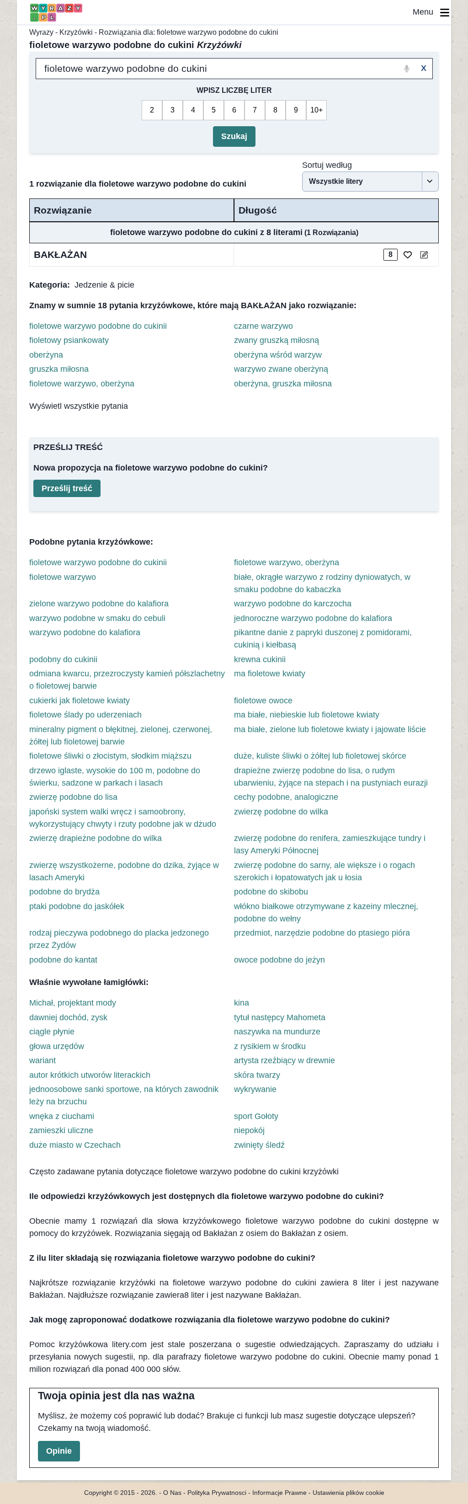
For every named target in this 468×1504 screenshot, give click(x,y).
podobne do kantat (63, 959)
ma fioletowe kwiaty (269, 673)
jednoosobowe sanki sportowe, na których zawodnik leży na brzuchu (123, 1095)
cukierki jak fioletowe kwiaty (79, 700)
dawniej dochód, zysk (68, 1017)
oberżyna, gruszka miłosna (283, 383)
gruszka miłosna (59, 369)
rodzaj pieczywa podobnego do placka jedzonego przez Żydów (119, 939)
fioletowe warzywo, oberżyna (81, 383)
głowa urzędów (56, 1046)
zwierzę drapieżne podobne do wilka (95, 838)
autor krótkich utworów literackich (89, 1075)
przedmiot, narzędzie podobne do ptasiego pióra (322, 932)
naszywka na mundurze (277, 1031)
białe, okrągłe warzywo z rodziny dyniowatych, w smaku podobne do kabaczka (322, 583)
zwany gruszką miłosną (276, 340)
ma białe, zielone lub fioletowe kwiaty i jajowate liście (330, 729)
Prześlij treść (67, 488)
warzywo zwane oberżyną (281, 369)
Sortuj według (327, 165)
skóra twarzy (257, 1075)
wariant (42, 1060)
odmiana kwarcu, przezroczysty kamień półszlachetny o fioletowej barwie (127, 679)
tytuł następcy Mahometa (279, 1017)
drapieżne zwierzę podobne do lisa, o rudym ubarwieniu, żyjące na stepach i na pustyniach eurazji (331, 776)
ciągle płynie (51, 1031)
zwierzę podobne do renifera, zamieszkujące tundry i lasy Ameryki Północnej (329, 844)
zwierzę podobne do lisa (73, 797)
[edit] (424, 254)
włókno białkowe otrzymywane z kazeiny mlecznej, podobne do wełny (326, 912)
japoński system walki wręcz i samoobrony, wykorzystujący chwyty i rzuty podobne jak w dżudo (122, 818)
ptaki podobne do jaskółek (76, 906)
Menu (426, 11)
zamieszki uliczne (61, 1130)
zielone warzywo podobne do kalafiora (99, 603)
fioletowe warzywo (62, 577)
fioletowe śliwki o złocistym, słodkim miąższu (110, 755)
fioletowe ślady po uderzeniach (85, 714)
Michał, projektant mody (72, 1002)
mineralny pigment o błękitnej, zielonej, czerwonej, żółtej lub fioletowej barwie (120, 735)
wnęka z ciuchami (61, 1116)
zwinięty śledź (259, 1145)
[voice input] (407, 68)
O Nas (172, 1492)
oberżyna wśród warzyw (278, 354)
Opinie (59, 1451)
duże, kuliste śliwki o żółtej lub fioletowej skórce (320, 755)
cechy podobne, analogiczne (286, 797)
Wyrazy (41, 32)
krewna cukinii (260, 659)
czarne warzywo (263, 326)
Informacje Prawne (279, 1492)
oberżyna (46, 354)
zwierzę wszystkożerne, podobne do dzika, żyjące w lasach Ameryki (124, 871)
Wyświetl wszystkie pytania (78, 406)
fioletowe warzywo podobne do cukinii (98, 326)
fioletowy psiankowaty (69, 340)
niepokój (249, 1130)
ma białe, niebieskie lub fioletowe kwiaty (306, 714)
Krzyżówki (76, 32)
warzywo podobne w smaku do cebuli (97, 618)
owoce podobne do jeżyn (279, 959)
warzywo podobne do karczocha (292, 603)
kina (241, 1002)
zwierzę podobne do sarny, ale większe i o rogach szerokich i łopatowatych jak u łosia (324, 871)
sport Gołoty (256, 1116)
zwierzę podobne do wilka (281, 811)
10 (314, 110)
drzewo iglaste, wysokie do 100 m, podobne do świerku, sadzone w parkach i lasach (114, 776)
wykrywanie (255, 1089)
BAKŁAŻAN (60, 254)
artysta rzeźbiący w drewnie (284, 1060)
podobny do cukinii (63, 659)
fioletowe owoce (263, 700)
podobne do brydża (64, 891)
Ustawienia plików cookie (348, 1492)
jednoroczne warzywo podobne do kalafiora (313, 618)
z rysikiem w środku (270, 1046)
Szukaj (234, 136)
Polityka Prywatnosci (216, 1492)
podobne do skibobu (271, 891)
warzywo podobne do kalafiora (84, 632)
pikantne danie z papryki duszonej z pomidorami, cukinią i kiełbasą (323, 638)
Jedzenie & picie (104, 284)
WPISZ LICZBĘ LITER (234, 90)
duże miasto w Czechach (75, 1145)
